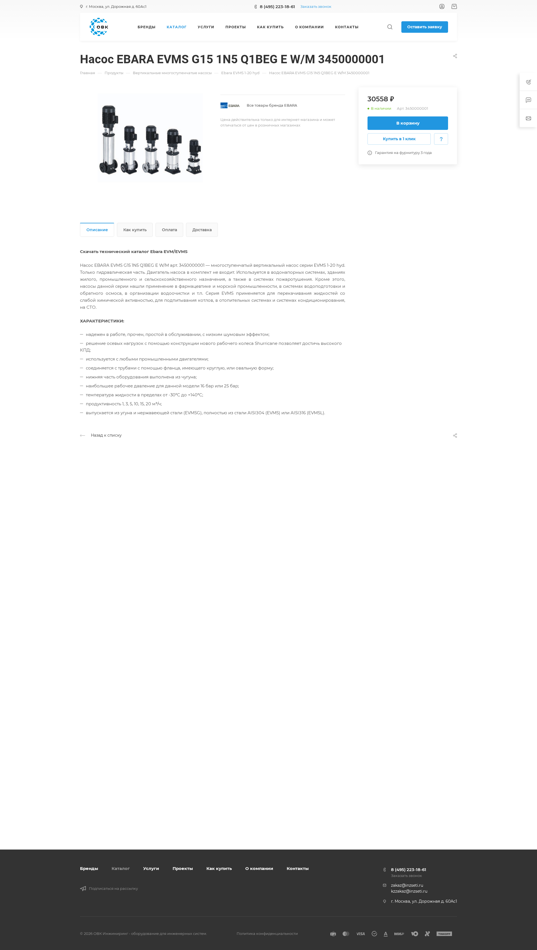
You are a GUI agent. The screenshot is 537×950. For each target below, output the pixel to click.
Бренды (89, 868)
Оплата (169, 229)
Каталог (121, 868)
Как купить (135, 229)
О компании (259, 868)
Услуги (151, 868)
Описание (97, 229)
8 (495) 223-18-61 (277, 6)
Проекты (183, 868)
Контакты (298, 868)
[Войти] (441, 6)
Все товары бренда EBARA (272, 105)
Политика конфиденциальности (267, 933)
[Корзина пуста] (454, 6)
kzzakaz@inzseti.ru (409, 891)
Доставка (202, 229)
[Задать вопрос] (441, 139)
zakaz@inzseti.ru (407, 885)
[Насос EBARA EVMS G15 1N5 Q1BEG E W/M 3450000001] (150, 140)
